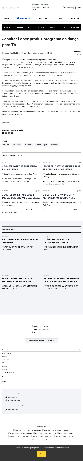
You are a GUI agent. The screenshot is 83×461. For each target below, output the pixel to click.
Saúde (62, 27)
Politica (52, 27)
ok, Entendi (41, 454)
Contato (4, 369)
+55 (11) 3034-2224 (13, 397)
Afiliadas (5, 363)
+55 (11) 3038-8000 (13, 410)
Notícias (4, 356)
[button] (3, 8)
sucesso (6, 145)
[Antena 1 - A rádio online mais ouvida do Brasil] (41, 7)
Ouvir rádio (25, 18)
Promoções (42, 18)
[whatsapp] (9, 133)
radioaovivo (17, 145)
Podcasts (58, 18)
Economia (19, 27)
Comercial (74, 18)
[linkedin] (12, 133)
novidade (54, 145)
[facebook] (3, 133)
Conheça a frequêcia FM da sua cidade (41, 340)
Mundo (30, 27)
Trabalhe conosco (8, 372)
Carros (7, 27)
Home (6, 18)
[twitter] (6, 133)
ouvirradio (28, 145)
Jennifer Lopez (41, 145)
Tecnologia (74, 27)
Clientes (4, 366)
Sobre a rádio (6, 353)
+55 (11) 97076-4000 (13, 400)
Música (41, 27)
